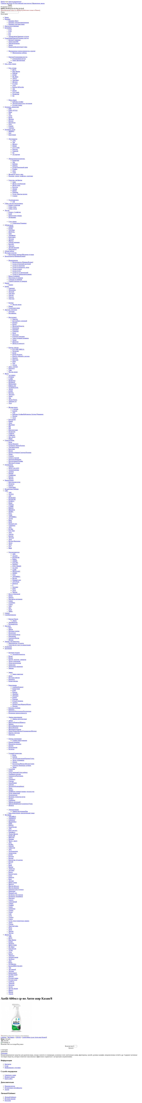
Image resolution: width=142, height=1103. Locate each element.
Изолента (12, 679)
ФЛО (14, 589)
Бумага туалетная (14, 205)
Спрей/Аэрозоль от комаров (18, 281)
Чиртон (11, 478)
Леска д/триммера (18, 760)
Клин (10, 875)
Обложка (15, 695)
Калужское (12, 419)
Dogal (10, 503)
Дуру (10, 403)
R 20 (10, 31)
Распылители (13, 747)
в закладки (4, 1050)
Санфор (11, 905)
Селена (11, 910)
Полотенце (12, 633)
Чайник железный (14, 802)
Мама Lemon (13, 882)
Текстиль (8, 626)
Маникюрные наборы (19, 53)
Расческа (11, 749)
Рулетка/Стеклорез (18, 336)
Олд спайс (15, 92)
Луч (10, 546)
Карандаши (16, 689)
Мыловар (12, 425)
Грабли (14, 757)
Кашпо (7, 283)
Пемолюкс (12, 891)
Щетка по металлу (18, 343)
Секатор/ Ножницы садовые (21, 765)
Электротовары (14, 809)
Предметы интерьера (15, 599)
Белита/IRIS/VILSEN (15, 966)
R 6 (10, 35)
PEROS (11, 508)
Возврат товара (10, 1077)
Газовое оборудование (19, 740)
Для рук (11, 297)
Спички (11, 781)
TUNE (11, 950)
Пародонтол (13, 249)
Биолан (11, 536)
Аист (10, 532)
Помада (14, 165)
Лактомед (15, 80)
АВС (10, 829)
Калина (11, 303)
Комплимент (13, 973)
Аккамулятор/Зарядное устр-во (19, 36)
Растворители (13, 624)
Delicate (14, 73)
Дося (10, 539)
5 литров (15, 409)
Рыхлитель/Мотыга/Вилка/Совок (23, 764)
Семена (7, 613)
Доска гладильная (14, 661)
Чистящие (8, 815)
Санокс (11, 903)
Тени (14, 171)
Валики (14, 322)
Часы (10, 62)
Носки (11, 451)
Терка (10, 788)
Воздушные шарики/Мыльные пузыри (21, 254)
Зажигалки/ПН (13, 41)
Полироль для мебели (16, 896)
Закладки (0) (10, 3)
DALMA (15, 562)
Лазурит (11, 881)
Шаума (11, 992)
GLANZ (15, 568)
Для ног (11, 295)
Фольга (11, 798)
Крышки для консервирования (19, 22)
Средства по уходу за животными (20, 645)
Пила (14, 333)
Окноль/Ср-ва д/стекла (16, 889)
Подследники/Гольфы (16, 461)
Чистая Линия (13, 988)
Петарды (11, 484)
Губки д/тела (13, 208)
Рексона (15, 149)
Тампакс (11, 128)
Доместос (12, 868)
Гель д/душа (12, 68)
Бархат (11, 954)
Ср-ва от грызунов (18, 265)
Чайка (10, 611)
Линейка (15, 694)
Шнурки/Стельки (14, 463)
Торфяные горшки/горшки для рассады (21, 791)
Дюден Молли (13, 834)
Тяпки (14, 767)
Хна (13, 363)
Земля (10, 676)
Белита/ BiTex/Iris (18, 87)
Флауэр (11, 477)
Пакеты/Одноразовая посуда (18, 57)
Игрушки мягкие (14, 677)
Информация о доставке (13, 1067)
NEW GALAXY (14, 468)
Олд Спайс (16, 147)
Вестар (14, 578)
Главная (3, 3)
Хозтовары (8, 648)
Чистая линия (16, 304)
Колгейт (11, 244)
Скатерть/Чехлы (14, 638)
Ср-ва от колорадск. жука (20, 267)
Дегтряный (12, 969)
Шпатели (15, 342)
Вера (10, 520)
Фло (10, 608)
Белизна (11, 856)
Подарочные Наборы (12, 489)
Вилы (14, 755)
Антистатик (12, 853)
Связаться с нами (10, 1075)
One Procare (12, 948)
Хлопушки (12, 487)
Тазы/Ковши (13, 783)
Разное (14, 697)
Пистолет (15, 335)
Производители (10, 1086)
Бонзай (11, 862)
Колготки (12, 449)
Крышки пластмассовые (17, 24)
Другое (7, 210)
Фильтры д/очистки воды (17, 797)
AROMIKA (12, 816)
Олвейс (11, 126)
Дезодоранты (13, 139)
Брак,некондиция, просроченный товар (21, 813)
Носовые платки (14, 631)
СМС (6, 491)
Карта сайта (8, 1078)
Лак (13, 162)
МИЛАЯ (11, 837)
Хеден (11, 987)
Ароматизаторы (14, 470)
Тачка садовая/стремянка (20, 338)
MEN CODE (13, 945)
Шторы (11, 640)
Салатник (12, 769)
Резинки (15, 699)
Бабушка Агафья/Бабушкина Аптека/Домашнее (27, 414)
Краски (14, 692)
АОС (10, 849)
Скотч (10, 777)
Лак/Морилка (13, 622)
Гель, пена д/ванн (10, 64)
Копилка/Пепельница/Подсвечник (20, 711)
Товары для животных (12, 641)
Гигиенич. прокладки (12, 107)
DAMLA (11, 501)
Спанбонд (12, 779)
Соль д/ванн (13, 221)
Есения (14, 411)
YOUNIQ (12, 230)
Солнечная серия (14, 308)
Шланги (11, 805)
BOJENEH (12, 498)
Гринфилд (12, 832)
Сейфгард (12, 435)
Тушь (14, 172)
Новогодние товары (15, 215)
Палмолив (15, 94)
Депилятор (12, 290)
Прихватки (12, 636)
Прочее (14, 416)
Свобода (11, 433)
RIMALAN (12, 386)
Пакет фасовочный (18, 60)
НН (10, 428)
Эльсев (11, 994)
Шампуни (8, 935)
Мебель (11, 724)
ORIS (10, 823)
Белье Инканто (13, 444)
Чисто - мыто (13, 841)
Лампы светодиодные (19, 719)
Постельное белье (14, 634)
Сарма (11, 601)
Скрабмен (12, 602)
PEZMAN (12, 382)
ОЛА (10, 124)
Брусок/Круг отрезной (19, 321)
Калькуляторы (13, 681)
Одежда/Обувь (9, 440)
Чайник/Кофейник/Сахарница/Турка (21, 804)
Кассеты (15, 187)
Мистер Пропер (14, 888)
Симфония (12, 475)
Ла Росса (11, 959)
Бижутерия (12, 135)
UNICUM (12, 848)
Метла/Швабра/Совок (16, 726)
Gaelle (14, 569)
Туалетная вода (14, 200)
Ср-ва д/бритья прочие (19, 194)
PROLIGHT (12, 384)
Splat (10, 233)
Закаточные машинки (16, 666)
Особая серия (13, 974)
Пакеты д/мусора (14, 733)
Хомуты (15, 319)
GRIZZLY (12, 820)
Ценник (15, 706)
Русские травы (17, 105)
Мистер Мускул (14, 886)
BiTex (10, 962)
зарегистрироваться (14, 1)
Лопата (14, 762)
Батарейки (8, 28)
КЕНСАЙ (12, 835)
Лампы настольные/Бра (20, 811)
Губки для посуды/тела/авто (14, 203)
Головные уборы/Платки (17, 445)
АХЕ (14, 140)
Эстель (14, 365)
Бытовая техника (14, 652)
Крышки (7, 19)
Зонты (11, 45)
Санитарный (13, 901)
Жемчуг (11, 240)
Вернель (15, 583)
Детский (11, 291)
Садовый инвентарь (15, 753)
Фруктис (11, 985)
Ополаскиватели (14, 552)
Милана (15, 82)
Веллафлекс (12, 313)
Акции (7, 1089)
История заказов (10, 1099)
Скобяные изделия (15, 774)
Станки (14, 196)
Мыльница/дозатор (15, 729)
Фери (10, 928)
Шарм (10, 438)
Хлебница (12, 800)
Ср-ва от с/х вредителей (20, 272)
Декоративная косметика (17, 158)
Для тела (11, 298)
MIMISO (11, 131)
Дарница (11, 955)
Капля (11, 872)
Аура (14, 85)
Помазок (15, 192)
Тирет (10, 922)
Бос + (10, 863)
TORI (10, 515)
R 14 (10, 29)
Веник (11, 658)
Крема (7, 286)
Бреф (10, 865)
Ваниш (11, 867)
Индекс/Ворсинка (14, 541)
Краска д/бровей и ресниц (21, 356)
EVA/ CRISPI (16, 566)
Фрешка (11, 839)
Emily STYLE (13, 110)
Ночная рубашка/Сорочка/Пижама (20, 452)
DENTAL (12, 232)
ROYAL (11, 393)
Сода (10, 915)
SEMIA (11, 511)
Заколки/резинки (14, 43)
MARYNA (12, 380)
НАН (10, 522)
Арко (14, 182)
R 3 (10, 33)
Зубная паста (9, 225)
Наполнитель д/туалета (16, 643)
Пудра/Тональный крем (20, 167)
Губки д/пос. (13, 207)
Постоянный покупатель (23, 3)
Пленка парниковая (15, 739)
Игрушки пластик (11, 253)
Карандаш (15, 160)
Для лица (12, 293)
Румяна (14, 169)
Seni (10, 133)
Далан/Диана (13, 400)
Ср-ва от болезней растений (21, 264)
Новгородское (13, 430)
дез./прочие (16, 154)
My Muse (15, 77)
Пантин (11, 976)
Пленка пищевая (14, 742)
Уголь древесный (14, 793)
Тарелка (11, 784)
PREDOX (12, 510)
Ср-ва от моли (17, 269)
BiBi (10, 108)
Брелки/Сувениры (14, 40)
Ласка (10, 543)
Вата (10, 627)
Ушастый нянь (13, 926)
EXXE (14, 75)
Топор (14, 340)
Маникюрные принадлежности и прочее (22, 51)
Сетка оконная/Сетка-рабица (18, 772)
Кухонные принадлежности (18, 713)
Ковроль (11, 877)
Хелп (14, 418)
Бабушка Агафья (17, 102)
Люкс (10, 423)
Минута (11, 884)
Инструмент (13, 317)
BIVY (14, 70)
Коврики (11, 709)
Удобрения (8, 647)
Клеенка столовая (14, 708)
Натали (11, 121)
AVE (10, 527)
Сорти (11, 604)
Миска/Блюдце (13, 727)
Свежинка (12, 525)
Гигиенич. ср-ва (10, 129)
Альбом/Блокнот (17, 687)
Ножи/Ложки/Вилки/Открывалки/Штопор (23, 731)
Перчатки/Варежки (15, 459)
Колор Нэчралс (17, 354)
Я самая (14, 83)
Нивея (14, 90)
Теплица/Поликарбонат (16, 786)
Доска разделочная (15, 663)
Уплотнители (13, 795)
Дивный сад (13, 401)
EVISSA (11, 377)
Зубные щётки (9, 251)
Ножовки (15, 329)
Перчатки (12, 734)
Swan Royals (13, 827)
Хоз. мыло (12, 437)
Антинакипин (13, 851)
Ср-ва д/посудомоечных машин (19, 921)
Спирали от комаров (15, 279)
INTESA (11, 943)
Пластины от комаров (16, 278)
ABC (10, 492)
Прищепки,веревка (15, 744)
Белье (10, 442)
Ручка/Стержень (17, 701)
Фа (13, 96)
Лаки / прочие (13, 367)
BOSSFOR (12, 499)
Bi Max (11, 529)
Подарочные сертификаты (13, 1088)
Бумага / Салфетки (15, 212)
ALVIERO (12, 375)
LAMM (11, 506)
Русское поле (13, 980)
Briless (14, 559)
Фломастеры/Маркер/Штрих (21, 704)
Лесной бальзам (14, 247)
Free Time (12, 531)
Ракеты (11, 485)
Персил (11, 597)
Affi (10, 496)
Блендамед (12, 237)
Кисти (14, 324)
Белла (10, 117)
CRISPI (11, 227)
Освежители (9, 464)
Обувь (11, 454)
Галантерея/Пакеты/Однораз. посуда (17, 38)
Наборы (15, 164)
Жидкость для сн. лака (16, 174)
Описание (4, 1053)
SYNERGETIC (13, 387)
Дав (13, 89)
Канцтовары (13, 685)
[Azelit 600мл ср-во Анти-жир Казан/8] (16, 1033)
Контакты (8, 1064)
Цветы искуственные (12, 26)
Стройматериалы (10, 615)
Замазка (11, 668)
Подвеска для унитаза (16, 895)
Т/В (13, 202)
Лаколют (11, 246)
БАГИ (11, 855)
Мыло (7, 373)
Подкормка (12, 217)
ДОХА (14, 78)
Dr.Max (11, 844)
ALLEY (11, 494)
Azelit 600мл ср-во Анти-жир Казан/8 (34, 1037)
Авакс (11, 396)
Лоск (10, 544)
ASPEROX (12, 818)
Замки (11, 672)
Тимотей (15, 151)
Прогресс (12, 898)
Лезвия (14, 189)
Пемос (11, 595)
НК (10, 426)
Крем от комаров (14, 276)
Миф (10, 548)
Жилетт (14, 144)
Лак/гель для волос (11, 310)
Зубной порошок (14, 242)
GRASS (11, 466)
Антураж (11, 311)
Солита (11, 917)
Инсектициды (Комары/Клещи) (15, 256)
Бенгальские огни (14, 482)
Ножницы (15, 328)
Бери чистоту (13, 830)
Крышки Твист (13, 21)
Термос (11, 790)
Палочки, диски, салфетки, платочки (21, 176)
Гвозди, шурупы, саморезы (17, 659)
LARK (11, 379)
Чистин (11, 933)
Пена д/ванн (13, 100)
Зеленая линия (13, 957)
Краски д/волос (14, 347)
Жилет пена (16, 185)
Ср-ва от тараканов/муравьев (21, 274)
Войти (3, 1)
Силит (11, 912)
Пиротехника (9, 480)
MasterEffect (12, 822)
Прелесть (12, 368)
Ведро (11, 656)
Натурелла (12, 122)
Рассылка (8, 1100)
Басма (14, 353)
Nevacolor (15, 351)
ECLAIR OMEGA (18, 349)
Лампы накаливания (15, 717)
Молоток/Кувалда (18, 326)
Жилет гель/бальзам (18, 183)
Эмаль (14, 620)
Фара (14, 361)
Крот (10, 879)
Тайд (10, 606)
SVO (10, 513)
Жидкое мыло (13, 407)
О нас (6, 1066)
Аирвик (11, 471)
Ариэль (11, 534)
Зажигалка (12, 665)
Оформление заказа (38, 3)
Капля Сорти (13, 874)
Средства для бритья (15, 180)
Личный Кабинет (10, 1097)
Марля (11, 629)
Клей (10, 214)
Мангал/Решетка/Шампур (17, 722)
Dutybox (15, 564)
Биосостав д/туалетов (16, 860)
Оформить (4, 5)
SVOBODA (12, 964)
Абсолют (11, 394)
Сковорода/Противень (16, 776)
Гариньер (12, 288)
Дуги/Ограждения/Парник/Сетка (23, 758)
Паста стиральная (14, 594)
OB (10, 114)
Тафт (10, 370)
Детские (11, 239)
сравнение (4, 1051)
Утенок (11, 924)
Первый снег (13, 524)
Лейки (11, 720)
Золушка (15, 587)
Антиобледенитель (18, 654)
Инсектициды (13, 260)
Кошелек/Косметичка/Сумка (18, 47)
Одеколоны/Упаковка (19, 223)
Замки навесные (17, 674)
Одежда (11, 456)
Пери (10, 112)
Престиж (15, 360)
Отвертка (15, 331)
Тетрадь (14, 702)
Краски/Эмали (13, 619)
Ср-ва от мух (16, 271)
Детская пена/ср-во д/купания (22, 103)
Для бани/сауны (14, 447)
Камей (11, 421)
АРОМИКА (12, 517)
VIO (13, 412)
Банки (7, 17)
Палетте (15, 358)
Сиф (10, 914)
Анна (10, 115)
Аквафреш (12, 235)
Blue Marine (16, 71)
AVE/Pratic (15, 582)
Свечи (11, 771)
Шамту (11, 990)
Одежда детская (14, 458)
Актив (11, 518)
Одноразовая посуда (19, 58)
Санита (11, 900)
